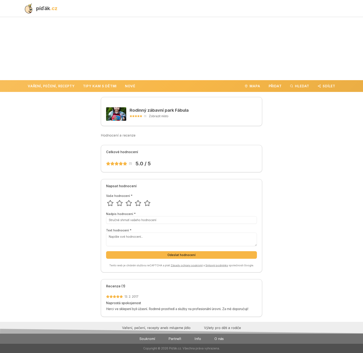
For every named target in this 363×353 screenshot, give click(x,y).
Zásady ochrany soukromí (187, 265)
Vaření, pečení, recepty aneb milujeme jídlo (156, 328)
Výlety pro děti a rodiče (222, 328)
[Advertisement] (181, 48)
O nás (219, 339)
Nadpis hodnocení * (121, 213)
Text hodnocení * (119, 230)
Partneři (174, 339)
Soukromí (147, 339)
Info (198, 339)
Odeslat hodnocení (181, 255)
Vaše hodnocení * (119, 195)
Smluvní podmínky (216, 265)
